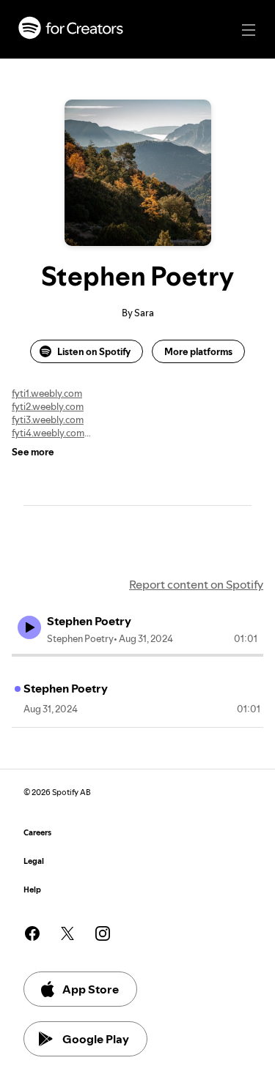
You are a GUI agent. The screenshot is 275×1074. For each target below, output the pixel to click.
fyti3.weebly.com (48, 419)
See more (33, 451)
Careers (37, 832)
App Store (90, 989)
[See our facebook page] (32, 933)
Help (32, 889)
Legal (33, 861)
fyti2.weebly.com (48, 406)
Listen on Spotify (94, 351)
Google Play (95, 1039)
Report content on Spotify (196, 584)
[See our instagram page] (102, 933)
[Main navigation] (248, 30)
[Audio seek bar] (137, 655)
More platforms (198, 351)
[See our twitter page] (67, 933)
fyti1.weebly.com (47, 393)
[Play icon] (29, 627)
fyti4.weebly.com (48, 432)
